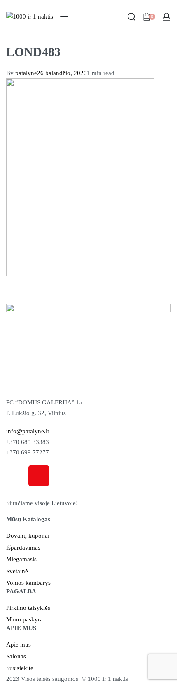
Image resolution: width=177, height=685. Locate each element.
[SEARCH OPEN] (131, 16)
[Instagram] (38, 475)
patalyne (26, 73)
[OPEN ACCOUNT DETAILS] (166, 16)
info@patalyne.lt (27, 431)
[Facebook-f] (16, 475)
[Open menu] (64, 16)
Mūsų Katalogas (28, 519)
